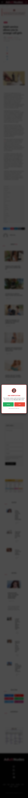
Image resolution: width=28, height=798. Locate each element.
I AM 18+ (8, 404)
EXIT (20, 404)
